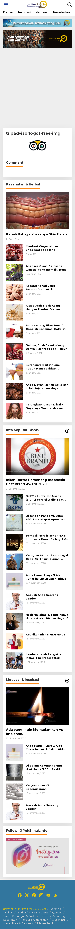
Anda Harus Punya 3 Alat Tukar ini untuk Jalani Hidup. (46, 577)
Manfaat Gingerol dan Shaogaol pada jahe (42, 248)
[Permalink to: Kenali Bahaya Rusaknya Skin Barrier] (37, 210)
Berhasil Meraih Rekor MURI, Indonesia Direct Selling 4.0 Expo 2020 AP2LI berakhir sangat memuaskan (46, 537)
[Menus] (6, 4)
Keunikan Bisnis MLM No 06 (46, 634)
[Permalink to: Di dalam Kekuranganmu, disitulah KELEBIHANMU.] (14, 772)
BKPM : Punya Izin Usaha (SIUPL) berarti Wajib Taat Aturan (45, 497)
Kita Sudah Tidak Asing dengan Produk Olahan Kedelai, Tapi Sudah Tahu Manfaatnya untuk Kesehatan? (44, 307)
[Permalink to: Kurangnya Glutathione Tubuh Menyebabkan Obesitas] (14, 371)
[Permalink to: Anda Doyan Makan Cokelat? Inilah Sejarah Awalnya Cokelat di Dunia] (14, 391)
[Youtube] (48, 895)
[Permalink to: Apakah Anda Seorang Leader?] (14, 601)
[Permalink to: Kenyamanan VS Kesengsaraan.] (14, 791)
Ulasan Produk (46, 923)
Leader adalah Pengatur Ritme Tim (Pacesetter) (43, 656)
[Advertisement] (37, 88)
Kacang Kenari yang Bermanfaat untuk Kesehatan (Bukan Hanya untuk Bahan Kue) (44, 287)
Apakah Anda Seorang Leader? (42, 596)
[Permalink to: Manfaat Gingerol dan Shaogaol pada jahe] (14, 252)
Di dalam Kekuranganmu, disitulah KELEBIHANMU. (44, 767)
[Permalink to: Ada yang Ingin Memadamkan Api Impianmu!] (37, 706)
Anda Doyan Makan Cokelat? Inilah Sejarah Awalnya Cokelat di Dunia (47, 386)
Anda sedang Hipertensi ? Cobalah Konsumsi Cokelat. (46, 327)
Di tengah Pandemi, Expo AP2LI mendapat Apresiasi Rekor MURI (45, 517)
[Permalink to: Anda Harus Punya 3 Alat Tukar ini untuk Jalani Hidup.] (14, 581)
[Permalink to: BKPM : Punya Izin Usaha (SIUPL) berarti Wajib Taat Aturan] (14, 502)
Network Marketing (52, 916)
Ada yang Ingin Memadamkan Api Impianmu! (35, 732)
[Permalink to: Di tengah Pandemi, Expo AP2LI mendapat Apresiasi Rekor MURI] (14, 522)
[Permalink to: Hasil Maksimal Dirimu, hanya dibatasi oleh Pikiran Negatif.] (14, 621)
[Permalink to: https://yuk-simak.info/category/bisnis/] (67, 430)
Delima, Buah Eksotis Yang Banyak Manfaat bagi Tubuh (46, 347)
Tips (5, 916)
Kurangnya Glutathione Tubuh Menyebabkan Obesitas (43, 366)
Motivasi (22, 912)
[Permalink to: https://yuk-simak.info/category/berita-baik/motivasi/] (67, 680)
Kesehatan (10, 919)
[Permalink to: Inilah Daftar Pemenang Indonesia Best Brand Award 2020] (37, 456)
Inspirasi (8, 912)
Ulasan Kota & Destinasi (18, 923)
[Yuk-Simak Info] (38, 4)
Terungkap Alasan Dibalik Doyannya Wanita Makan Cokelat (44, 406)
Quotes (57, 912)
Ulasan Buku (60, 919)
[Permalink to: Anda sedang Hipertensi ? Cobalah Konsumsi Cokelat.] (14, 332)
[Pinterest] (34, 895)
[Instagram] (41, 895)
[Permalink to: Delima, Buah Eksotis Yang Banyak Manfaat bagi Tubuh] (14, 351)
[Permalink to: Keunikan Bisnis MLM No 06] (14, 641)
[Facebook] (19, 895)
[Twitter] (26, 895)
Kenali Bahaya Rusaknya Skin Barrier (37, 234)
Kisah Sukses (40, 912)
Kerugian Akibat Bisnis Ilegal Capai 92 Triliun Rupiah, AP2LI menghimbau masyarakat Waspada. (47, 557)
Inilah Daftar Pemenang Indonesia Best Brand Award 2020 (35, 482)
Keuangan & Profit (24, 916)
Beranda (55, 908)
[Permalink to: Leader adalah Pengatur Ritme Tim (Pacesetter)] (14, 660)
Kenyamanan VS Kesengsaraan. (37, 787)
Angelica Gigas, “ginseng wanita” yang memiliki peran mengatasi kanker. (47, 267)
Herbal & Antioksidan (34, 919)
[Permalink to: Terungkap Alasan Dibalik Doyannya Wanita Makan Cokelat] (14, 411)
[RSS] (55, 895)
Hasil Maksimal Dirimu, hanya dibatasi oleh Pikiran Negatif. (47, 616)
